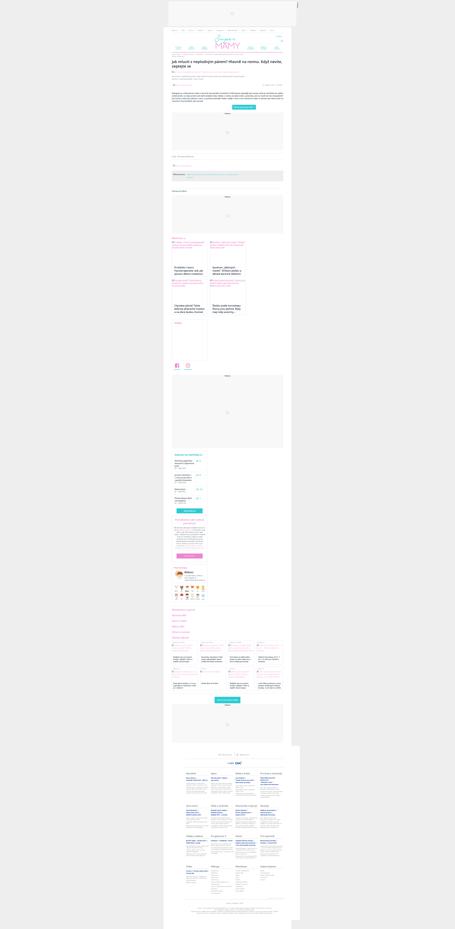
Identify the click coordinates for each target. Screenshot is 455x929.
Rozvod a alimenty (250, 48)
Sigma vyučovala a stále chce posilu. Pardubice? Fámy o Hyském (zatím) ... (222, 784)
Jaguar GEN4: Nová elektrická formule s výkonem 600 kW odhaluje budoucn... (271, 846)
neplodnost (202, 174)
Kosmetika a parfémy (242, 882)
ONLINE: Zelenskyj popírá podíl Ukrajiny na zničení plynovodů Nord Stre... (196, 792)
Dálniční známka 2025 (193, 815)
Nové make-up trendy (243, 782)
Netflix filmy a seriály (193, 843)
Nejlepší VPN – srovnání (219, 815)
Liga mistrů (214, 780)
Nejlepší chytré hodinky (219, 810)
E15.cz (191, 30)
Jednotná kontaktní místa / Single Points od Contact (237, 913)
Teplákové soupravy (241, 884)
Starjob (262, 870)
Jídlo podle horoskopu (267, 815)
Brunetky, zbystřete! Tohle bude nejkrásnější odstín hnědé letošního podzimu (212, 659)
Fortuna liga (190, 873)
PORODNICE (189, 556)
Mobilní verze (244, 755)
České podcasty (265, 873)
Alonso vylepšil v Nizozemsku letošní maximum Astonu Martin (196, 818)
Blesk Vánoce (191, 778)
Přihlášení (279, 36)
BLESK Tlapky (191, 841)
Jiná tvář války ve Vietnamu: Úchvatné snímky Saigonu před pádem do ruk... (197, 788)
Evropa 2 (263, 879)
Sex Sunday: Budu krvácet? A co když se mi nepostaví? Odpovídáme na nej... (222, 848)
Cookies (275, 911)
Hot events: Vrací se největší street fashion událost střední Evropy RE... (221, 844)
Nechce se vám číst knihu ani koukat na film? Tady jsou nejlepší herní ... (271, 850)
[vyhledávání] (281, 41)
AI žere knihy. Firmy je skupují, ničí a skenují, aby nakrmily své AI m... (221, 822)
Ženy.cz (261, 669)
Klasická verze (226, 755)
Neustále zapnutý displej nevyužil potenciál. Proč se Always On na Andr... (222, 818)
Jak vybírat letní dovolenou (269, 784)
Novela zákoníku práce (243, 812)
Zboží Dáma (214, 877)
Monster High (239, 873)
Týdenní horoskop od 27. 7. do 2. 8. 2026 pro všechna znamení (269, 659)
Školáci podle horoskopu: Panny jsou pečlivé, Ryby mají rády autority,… (226, 309)
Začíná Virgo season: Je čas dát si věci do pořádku (222, 852)
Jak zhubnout (240, 778)
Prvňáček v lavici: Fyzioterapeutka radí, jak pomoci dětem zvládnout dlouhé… (188, 272)
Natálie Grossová (191, 882)
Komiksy (263, 843)
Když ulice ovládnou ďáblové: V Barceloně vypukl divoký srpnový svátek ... (270, 788)
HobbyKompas (215, 884)
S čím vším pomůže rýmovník (245, 845)
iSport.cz (200, 30)
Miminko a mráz (266, 782)
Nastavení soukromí (203, 913)
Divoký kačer (201, 841)
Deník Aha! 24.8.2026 (209, 683)
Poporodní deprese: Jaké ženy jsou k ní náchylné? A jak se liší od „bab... (246, 849)
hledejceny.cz (215, 870)
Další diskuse (190, 511)
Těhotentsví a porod (183, 609)
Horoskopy (180, 567)
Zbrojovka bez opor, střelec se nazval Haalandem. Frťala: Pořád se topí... (222, 792)
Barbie (237, 875)
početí (235, 174)
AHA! (183, 30)
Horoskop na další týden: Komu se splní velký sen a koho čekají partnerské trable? (240, 659)
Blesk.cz (174, 30)
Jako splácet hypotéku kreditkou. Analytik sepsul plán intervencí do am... (247, 826)
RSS (241, 903)
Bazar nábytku (240, 891)
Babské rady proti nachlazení (245, 843)
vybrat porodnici (185, 530)
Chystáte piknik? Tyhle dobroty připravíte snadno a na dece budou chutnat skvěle (189, 310)
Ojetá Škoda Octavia (217, 891)
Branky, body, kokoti (201, 871)
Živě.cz (243, 30)
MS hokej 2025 (216, 778)
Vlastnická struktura (215, 913)
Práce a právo (277, 48)
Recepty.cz (219, 30)
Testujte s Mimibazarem (242, 870)
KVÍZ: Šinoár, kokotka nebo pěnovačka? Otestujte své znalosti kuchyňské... (270, 818)
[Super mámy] (228, 42)
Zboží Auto (214, 888)
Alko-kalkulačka (191, 810)
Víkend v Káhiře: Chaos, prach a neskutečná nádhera (195, 850)
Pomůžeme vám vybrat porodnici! (189, 521)
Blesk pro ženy (232, 30)
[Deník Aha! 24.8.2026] (213, 671)
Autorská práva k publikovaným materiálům (203, 911)
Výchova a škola (178, 48)
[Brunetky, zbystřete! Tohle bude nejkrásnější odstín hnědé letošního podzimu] (213, 648)
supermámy (192, 174)
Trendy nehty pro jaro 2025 (245, 780)
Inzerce (228, 903)
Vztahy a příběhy (204, 48)
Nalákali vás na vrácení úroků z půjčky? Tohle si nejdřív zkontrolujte (182, 659)
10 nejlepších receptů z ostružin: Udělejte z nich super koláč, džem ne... (271, 822)
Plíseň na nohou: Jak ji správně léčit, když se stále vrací (246, 853)
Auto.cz (209, 30)
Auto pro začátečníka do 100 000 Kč (221, 886)
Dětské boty (239, 886)
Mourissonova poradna (268, 841)
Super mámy (176, 54)
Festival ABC (272, 843)
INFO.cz (205, 780)
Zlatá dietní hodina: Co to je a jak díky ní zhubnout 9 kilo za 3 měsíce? (184, 685)
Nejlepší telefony (216, 812)
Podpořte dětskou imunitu (244, 841)
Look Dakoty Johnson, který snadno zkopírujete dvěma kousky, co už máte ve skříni (269, 685)
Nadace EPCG (240, 815)
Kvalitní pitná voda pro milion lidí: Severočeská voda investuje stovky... (246, 794)
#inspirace (214, 841)
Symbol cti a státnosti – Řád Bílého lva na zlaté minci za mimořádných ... (246, 818)
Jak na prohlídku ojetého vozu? (220, 882)
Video (178, 323)
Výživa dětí (178, 626)
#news (230, 841)
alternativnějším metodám (193, 546)
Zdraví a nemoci (191, 48)
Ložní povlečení (240, 888)
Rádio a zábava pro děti (267, 875)
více (271, 30)
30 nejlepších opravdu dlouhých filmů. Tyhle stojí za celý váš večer (221, 826)
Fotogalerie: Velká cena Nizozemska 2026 (196, 822)
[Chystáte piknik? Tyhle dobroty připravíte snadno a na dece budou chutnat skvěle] (189, 290)
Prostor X (189, 871)
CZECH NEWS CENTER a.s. (220, 908)
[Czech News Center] (238, 762)
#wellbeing (223, 841)
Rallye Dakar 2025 (192, 812)
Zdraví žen (200, 54)
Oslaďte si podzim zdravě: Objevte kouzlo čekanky (270, 796)
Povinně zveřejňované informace (263, 913)
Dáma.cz (263, 30)
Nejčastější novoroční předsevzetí (267, 779)
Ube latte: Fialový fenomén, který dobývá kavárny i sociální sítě (269, 826)
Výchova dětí (179, 615)
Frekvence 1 (264, 877)
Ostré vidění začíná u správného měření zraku (245, 786)
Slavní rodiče (179, 620)
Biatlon (224, 778)
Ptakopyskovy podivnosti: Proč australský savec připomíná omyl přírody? (269, 854)
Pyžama (238, 879)
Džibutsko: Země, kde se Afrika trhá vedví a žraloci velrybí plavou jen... (196, 854)
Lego (237, 877)
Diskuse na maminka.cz (188, 454)
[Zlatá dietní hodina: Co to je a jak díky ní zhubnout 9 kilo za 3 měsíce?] (185, 674)
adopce (190, 177)
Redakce (236, 903)
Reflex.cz (253, 30)
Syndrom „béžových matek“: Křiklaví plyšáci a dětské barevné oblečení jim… (226, 272)
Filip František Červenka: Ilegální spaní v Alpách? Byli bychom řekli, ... (197, 846)
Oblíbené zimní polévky (268, 810)
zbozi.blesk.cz (215, 879)
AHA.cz (204, 669)
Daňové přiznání (241, 810)
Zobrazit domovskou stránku (227, 700)
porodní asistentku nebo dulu (189, 550)
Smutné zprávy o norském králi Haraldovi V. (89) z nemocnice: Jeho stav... (196, 784)
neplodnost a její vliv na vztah (220, 174)
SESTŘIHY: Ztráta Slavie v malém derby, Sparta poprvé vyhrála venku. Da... (221, 788)
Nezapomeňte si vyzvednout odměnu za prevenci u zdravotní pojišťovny (246, 857)
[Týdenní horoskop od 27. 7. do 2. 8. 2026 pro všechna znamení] (270, 648)
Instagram (187, 369)
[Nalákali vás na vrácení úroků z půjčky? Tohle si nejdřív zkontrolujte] (185, 648)
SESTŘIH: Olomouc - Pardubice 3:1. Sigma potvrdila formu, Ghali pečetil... (196, 877)
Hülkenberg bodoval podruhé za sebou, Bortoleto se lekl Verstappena (197, 826)
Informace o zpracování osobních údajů (260, 911)
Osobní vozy (214, 875)
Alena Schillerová (191, 880)
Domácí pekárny (265, 812)
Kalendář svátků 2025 (193, 780)
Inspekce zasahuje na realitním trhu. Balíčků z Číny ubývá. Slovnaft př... (246, 822)
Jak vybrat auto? (216, 893)
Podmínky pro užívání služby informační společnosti (233, 911)
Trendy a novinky (264, 48)
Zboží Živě (214, 873)
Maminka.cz (179, 238)
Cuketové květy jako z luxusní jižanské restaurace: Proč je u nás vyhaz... (271, 792)
